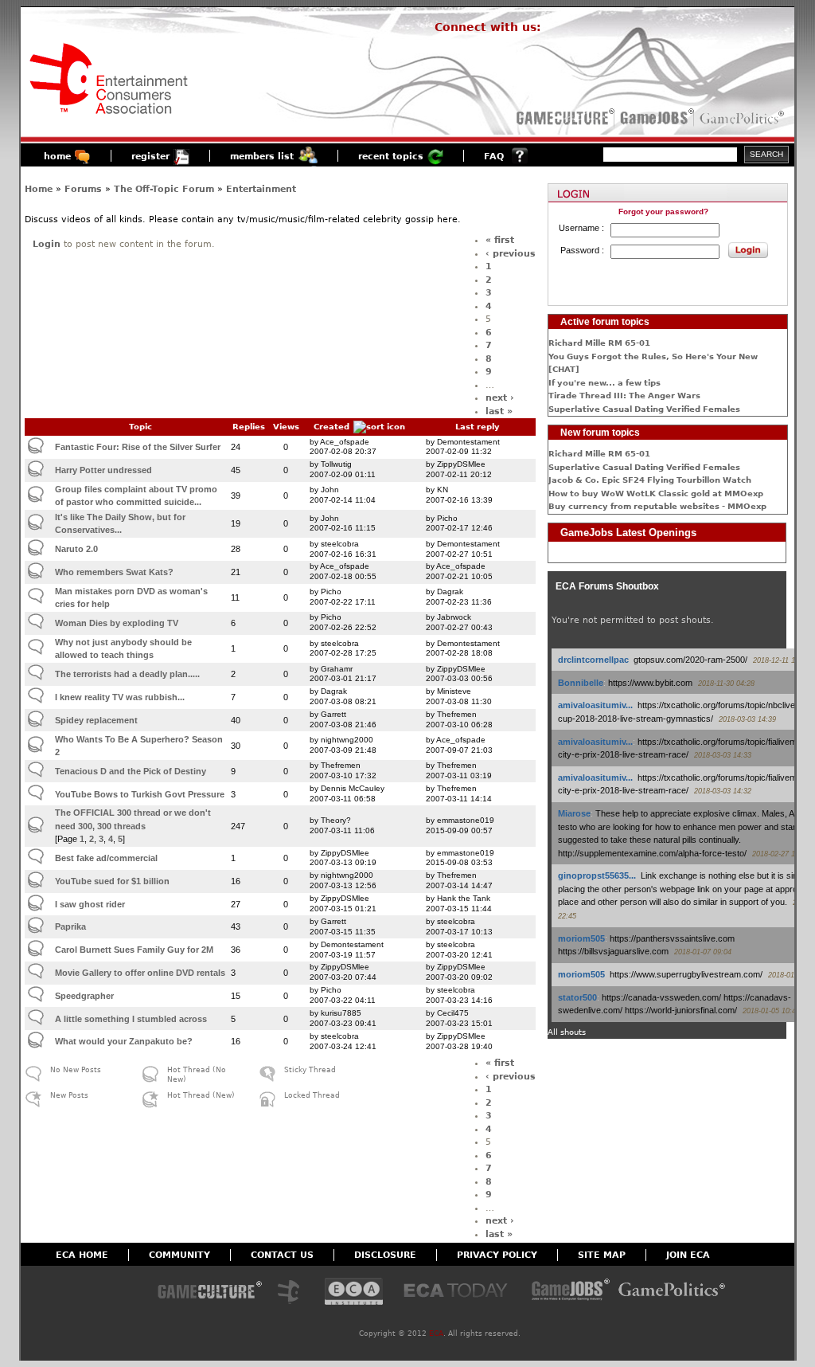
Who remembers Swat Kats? (114, 572)
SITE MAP (602, 1255)
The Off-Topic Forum (164, 189)
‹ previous (510, 254)
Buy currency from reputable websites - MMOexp (657, 506)
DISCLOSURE (385, 1255)
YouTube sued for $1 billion (112, 881)
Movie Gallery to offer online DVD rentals (140, 972)
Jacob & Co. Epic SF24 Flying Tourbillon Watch (649, 480)
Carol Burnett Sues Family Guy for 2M (134, 949)
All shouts (567, 1032)
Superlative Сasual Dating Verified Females (644, 409)
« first (499, 240)
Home (39, 189)
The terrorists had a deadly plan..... (127, 674)
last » (499, 411)
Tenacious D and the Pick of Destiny (130, 771)
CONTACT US (282, 1255)
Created (331, 426)
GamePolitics (743, 118)
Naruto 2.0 (76, 549)
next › (499, 398)
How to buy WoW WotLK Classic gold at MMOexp (655, 493)
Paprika (70, 926)
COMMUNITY (179, 1255)
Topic (140, 426)
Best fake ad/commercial (106, 858)
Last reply (477, 426)
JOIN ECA (688, 1255)
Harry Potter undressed (103, 470)
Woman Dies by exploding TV (116, 623)
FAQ (494, 156)
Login (46, 244)
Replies (248, 426)
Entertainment (261, 189)
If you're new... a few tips (604, 382)
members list (262, 156)
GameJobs (653, 118)
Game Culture (209, 1292)
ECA (436, 1334)
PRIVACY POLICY (497, 1255)
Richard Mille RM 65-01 (599, 343)
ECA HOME (82, 1255)
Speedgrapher (84, 996)
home (57, 156)
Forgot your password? (663, 211)
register (150, 156)
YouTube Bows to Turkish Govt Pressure (139, 794)
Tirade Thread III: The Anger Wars (624, 395)
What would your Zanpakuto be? (124, 1041)
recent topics (390, 156)
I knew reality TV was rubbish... (120, 697)
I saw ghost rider (90, 904)
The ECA (293, 1292)
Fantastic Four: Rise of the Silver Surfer (137, 447)
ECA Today (459, 1292)
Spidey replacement (96, 720)
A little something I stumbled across (131, 1019)
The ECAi (353, 1292)
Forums (83, 189)
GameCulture (564, 118)
